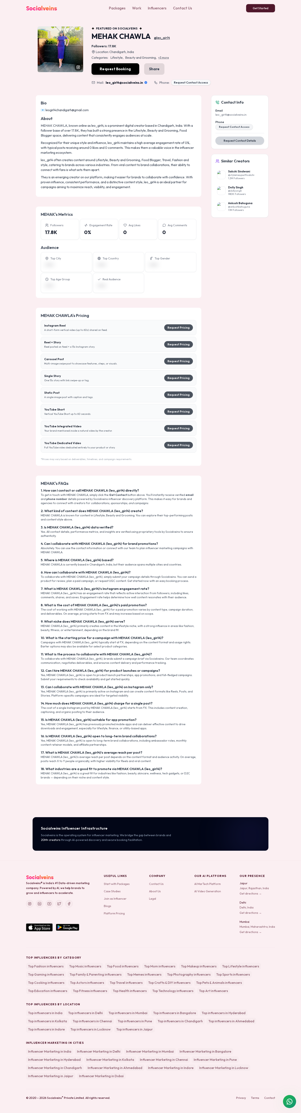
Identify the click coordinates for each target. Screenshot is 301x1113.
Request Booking (115, 69)
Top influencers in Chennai (92, 1021)
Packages (117, 8)
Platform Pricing (114, 913)
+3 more (163, 57)
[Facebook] (69, 903)
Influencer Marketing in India (49, 1051)
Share (154, 69)
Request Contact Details (240, 141)
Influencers (157, 8)
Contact (269, 1098)
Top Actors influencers (87, 983)
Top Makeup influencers (198, 966)
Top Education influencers (47, 991)
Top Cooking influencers (46, 983)
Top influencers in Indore (46, 1029)
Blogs (107, 906)
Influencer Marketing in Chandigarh (55, 1068)
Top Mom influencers (159, 966)
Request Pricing (178, 327)
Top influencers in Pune (135, 1021)
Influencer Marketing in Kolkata (110, 1060)
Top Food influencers (122, 966)
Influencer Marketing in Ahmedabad (115, 1068)
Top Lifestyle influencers (240, 966)
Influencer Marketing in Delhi (98, 1051)
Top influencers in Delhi (85, 1013)
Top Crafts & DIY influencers (169, 983)
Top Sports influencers (233, 974)
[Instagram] (29, 903)
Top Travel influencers (126, 983)
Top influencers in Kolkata (47, 1021)
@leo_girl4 (162, 38)
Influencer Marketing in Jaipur (50, 1076)
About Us (155, 891)
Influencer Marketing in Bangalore (205, 1051)
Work (136, 8)
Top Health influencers (130, 991)
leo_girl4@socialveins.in (124, 82)
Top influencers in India (45, 1013)
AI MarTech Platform (207, 884)
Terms (255, 1098)
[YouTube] (49, 903)
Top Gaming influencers (46, 974)
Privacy (241, 1098)
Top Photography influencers (188, 974)
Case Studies (112, 891)
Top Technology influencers (172, 991)
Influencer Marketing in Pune (215, 1060)
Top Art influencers (213, 991)
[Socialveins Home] (41, 8)
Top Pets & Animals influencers (219, 983)
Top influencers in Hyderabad (224, 1013)
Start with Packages (117, 884)
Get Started (260, 8)
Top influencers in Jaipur (134, 1029)
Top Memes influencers (144, 974)
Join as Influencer (115, 898)
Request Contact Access (191, 82)
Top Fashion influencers (45, 966)
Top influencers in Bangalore (174, 1013)
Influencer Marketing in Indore (171, 1068)
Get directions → (251, 893)
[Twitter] (59, 903)
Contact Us (182, 8)
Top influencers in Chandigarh (180, 1021)
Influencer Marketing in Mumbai (150, 1051)
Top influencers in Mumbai (128, 1013)
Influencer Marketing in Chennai (164, 1060)
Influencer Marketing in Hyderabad (54, 1060)
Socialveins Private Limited (65, 1098)
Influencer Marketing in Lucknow (223, 1068)
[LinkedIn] (39, 903)
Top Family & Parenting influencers (95, 974)
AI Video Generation (207, 891)
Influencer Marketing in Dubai (101, 1076)
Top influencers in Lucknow (90, 1029)
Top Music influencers (85, 966)
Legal (152, 898)
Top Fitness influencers (90, 991)
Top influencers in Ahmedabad (231, 1021)
